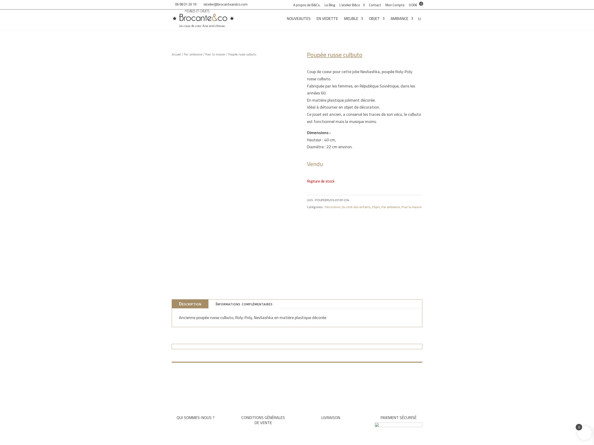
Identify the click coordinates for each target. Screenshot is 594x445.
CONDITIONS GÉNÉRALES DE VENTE (263, 420)
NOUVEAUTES (298, 19)
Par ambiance (193, 54)
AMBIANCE (399, 19)
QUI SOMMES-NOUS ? (195, 417)
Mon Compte (395, 5)
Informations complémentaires (244, 303)
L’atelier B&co (349, 5)
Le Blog (330, 5)
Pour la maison (215, 54)
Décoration (332, 207)
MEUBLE (351, 19)
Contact (375, 5)
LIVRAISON (330, 417)
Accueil (176, 54)
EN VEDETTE (327, 19)
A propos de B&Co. (306, 5)
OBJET (374, 19)
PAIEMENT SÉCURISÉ (398, 417)
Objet (376, 207)
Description (190, 303)
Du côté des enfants (356, 207)
